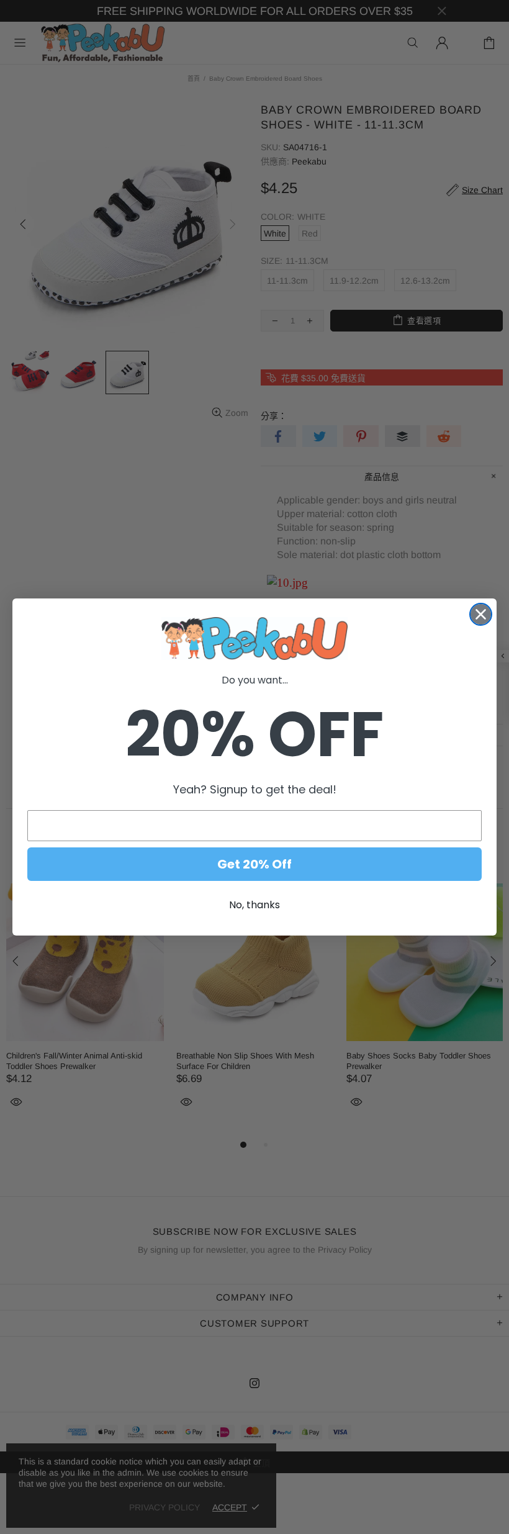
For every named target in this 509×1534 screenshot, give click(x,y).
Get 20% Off (254, 864)
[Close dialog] (481, 614)
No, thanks (254, 905)
